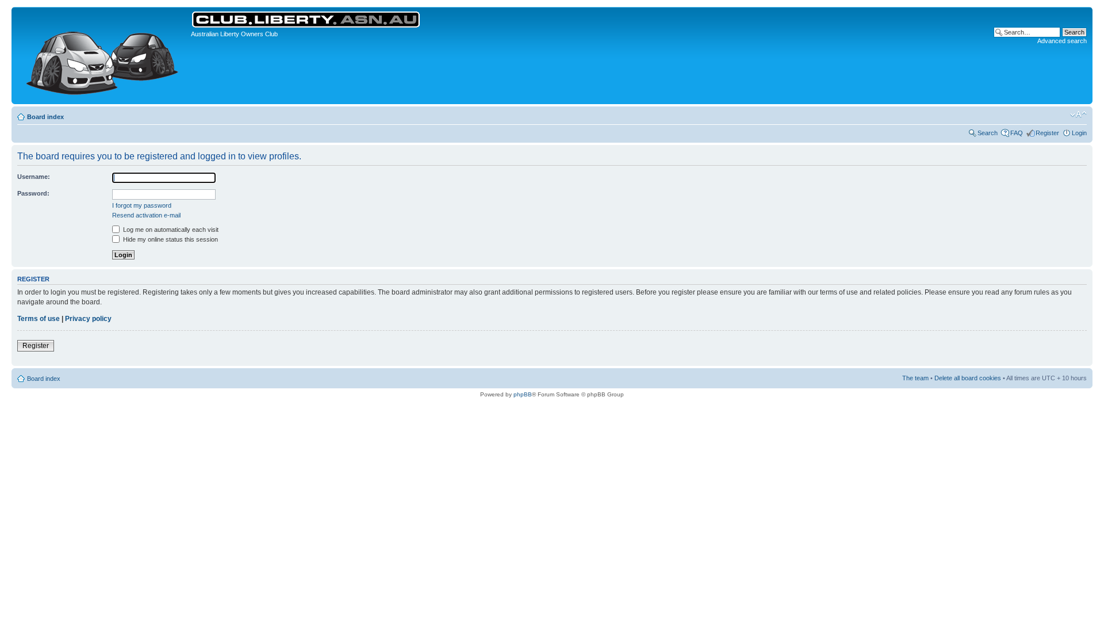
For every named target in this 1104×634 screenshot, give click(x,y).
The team (915, 378)
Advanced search (1062, 40)
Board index (45, 116)
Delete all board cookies (967, 378)
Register (1047, 132)
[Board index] (102, 55)
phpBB (522, 394)
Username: (33, 176)
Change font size (1078, 114)
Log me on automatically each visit (169, 229)
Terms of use (38, 319)
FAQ (1016, 132)
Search (987, 132)
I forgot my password (141, 205)
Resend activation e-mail (146, 215)
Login (1079, 132)
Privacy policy (88, 319)
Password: (33, 193)
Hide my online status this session (169, 239)
